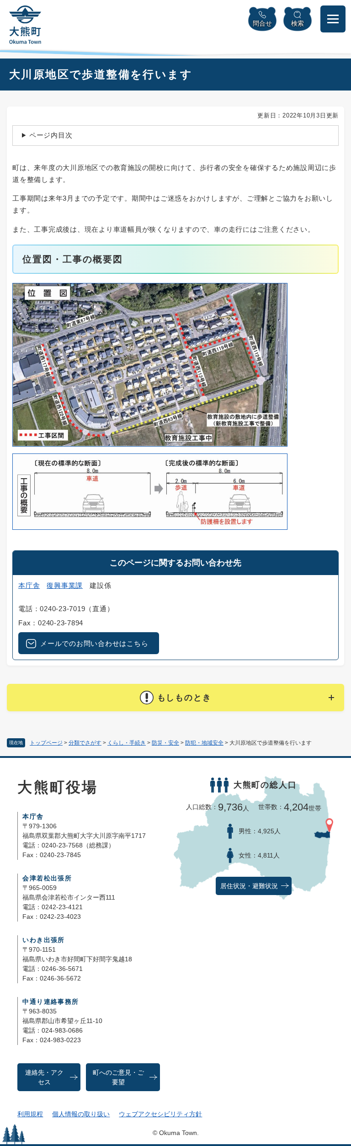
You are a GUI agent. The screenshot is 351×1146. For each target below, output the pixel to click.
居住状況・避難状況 (249, 886)
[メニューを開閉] (333, 18)
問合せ (262, 23)
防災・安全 (165, 743)
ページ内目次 (51, 135)
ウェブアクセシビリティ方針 (160, 1114)
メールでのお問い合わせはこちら (94, 643)
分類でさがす (85, 743)
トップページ (46, 743)
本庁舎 (29, 585)
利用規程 (30, 1114)
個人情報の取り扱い (81, 1114)
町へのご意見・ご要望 (118, 1077)
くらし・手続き (126, 743)
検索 (297, 23)
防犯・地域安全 (204, 743)
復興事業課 (65, 585)
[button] (175, 697)
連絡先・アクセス (44, 1077)
